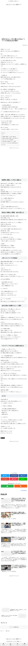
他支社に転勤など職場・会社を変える (10, 138)
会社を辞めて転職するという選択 (9, 141)
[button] (25, 299)
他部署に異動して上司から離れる (9, 136)
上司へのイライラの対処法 (7, 139)
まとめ (3, 144)
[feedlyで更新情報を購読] (7, 486)
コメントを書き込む (14, 627)
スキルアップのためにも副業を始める (10, 142)
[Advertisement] (14, 22)
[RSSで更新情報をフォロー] (20, 486)
